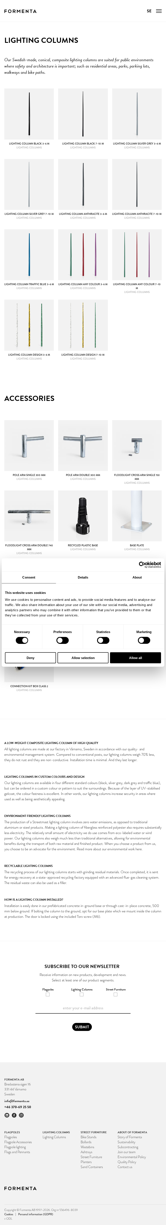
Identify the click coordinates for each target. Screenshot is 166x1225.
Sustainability (126, 1142)
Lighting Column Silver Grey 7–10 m (29, 214)
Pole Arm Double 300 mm (83, 475)
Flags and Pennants (17, 1151)
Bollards (86, 1142)
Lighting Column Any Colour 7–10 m (137, 286)
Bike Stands (88, 1137)
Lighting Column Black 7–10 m (83, 144)
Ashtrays (86, 1151)
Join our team (127, 1151)
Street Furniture (91, 1156)
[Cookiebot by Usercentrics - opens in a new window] (142, 565)
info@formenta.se (16, 1101)
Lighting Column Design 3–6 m (29, 355)
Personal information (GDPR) (35, 1214)
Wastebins (87, 1147)
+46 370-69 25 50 (17, 1106)
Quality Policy (127, 1161)
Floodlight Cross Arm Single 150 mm (137, 477)
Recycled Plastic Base (83, 545)
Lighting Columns (54, 1137)
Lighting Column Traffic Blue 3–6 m (29, 284)
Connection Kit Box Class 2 (29, 686)
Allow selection (83, 657)
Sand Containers (92, 1166)
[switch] (62, 640)
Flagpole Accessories (18, 1142)
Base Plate (137, 545)
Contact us (125, 1166)
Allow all (135, 657)
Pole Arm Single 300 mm (29, 475)
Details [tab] (83, 577)
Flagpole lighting (15, 1147)
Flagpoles (10, 1137)
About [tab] (137, 577)
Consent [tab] (28, 577)
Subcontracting (128, 1147)
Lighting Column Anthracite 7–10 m (136, 214)
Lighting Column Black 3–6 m (29, 144)
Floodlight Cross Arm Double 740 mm (29, 547)
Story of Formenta (130, 1137)
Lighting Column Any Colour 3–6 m (82, 284)
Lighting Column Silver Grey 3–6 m (137, 144)
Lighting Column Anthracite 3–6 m (83, 214)
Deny (30, 657)
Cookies (10, 1214)
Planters (86, 1161)
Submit (82, 1027)
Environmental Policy (132, 1156)
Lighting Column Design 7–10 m (82, 355)
